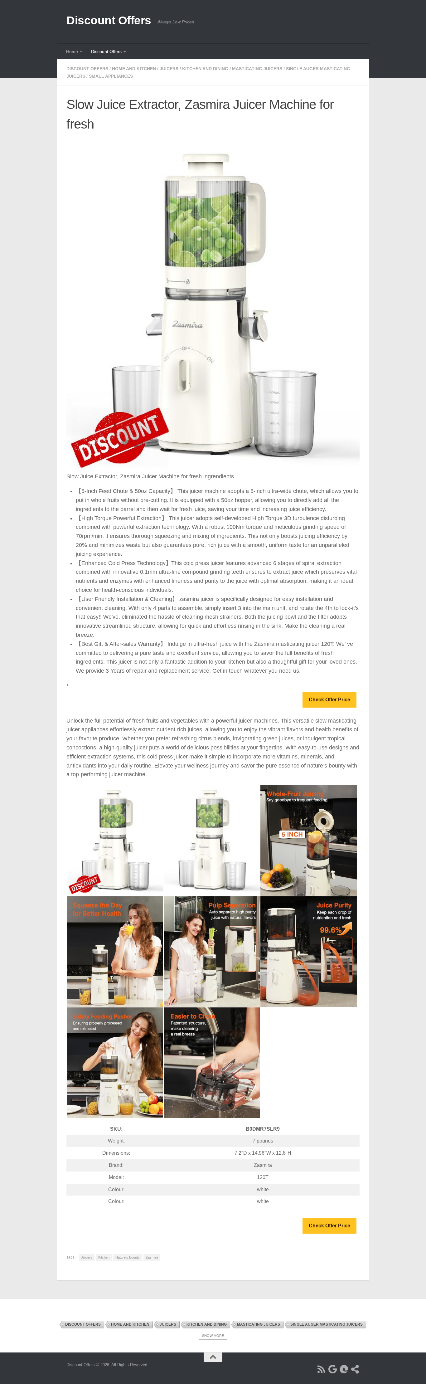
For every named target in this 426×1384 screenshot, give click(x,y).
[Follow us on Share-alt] (355, 1369)
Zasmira (152, 1257)
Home (72, 51)
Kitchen (103, 1257)
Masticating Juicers (257, 68)
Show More (213, 1336)
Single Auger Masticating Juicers (326, 1324)
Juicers (169, 68)
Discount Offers (108, 20)
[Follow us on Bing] (344, 1369)
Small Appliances (111, 76)
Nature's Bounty (127, 1257)
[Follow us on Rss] (321, 1369)
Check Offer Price (329, 699)
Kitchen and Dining (205, 68)
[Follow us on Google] (332, 1369)
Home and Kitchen (134, 68)
